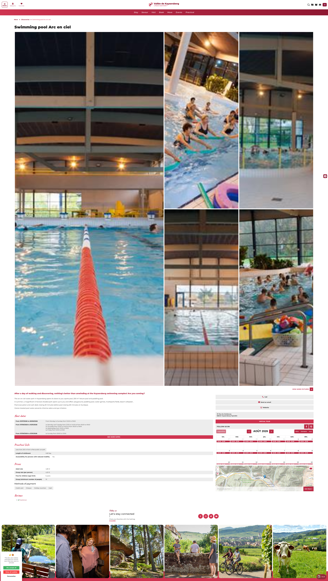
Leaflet (311, 483)
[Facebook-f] (200, 516)
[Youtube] (216, 516)
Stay (136, 12)
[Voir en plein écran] (217, 473)
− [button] (217, 470)
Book (161, 12)
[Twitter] (211, 516)
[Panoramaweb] (201, 120)
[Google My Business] (311, 426)
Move (169, 12)
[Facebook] (306, 426)
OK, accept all (11, 568)
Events (179, 12)
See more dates (113, 437)
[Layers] (311, 468)
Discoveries (25, 19)
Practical (190, 12)
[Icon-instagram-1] (205, 516)
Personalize (11, 576)
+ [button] (217, 468)
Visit (154, 12)
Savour (145, 12)
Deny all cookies (11, 572)
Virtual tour (264, 421)
